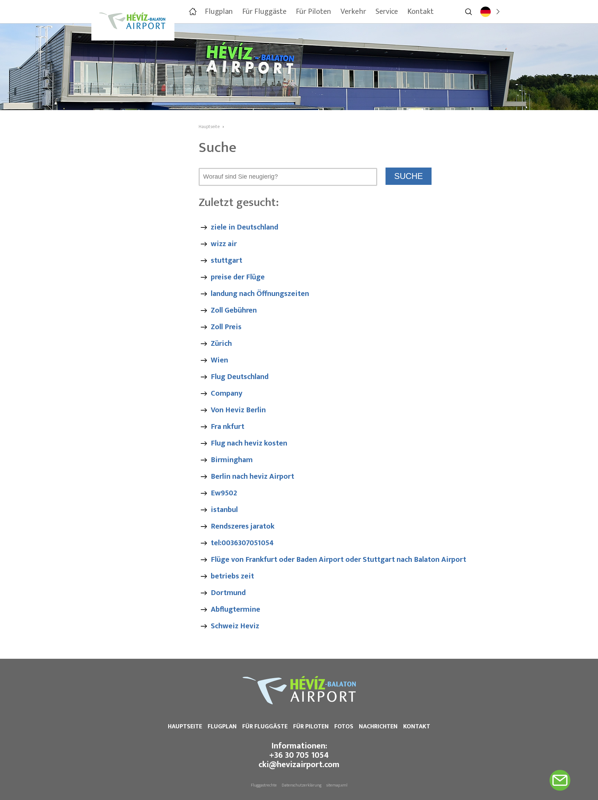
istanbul (224, 509)
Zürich (221, 343)
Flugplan (222, 726)
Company (226, 393)
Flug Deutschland (240, 376)
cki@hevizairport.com (299, 765)
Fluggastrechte (264, 785)
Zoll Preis (226, 327)
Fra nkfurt (227, 426)
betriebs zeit (232, 576)
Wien (219, 360)
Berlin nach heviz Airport (252, 476)
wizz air (224, 243)
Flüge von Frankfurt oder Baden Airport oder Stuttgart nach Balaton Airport (338, 559)
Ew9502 (224, 493)
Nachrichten (378, 726)
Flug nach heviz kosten (249, 443)
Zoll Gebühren (234, 310)
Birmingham (232, 459)
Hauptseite (185, 726)
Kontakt (416, 726)
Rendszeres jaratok (242, 526)
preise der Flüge (238, 277)
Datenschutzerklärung (301, 785)
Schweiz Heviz (235, 626)
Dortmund (228, 592)
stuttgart (226, 260)
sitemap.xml (336, 785)
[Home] (192, 12)
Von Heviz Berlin (238, 410)
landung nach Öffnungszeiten (260, 293)
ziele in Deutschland (244, 227)
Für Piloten (311, 726)
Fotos (343, 726)
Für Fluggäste (265, 726)
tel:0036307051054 (242, 543)
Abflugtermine (235, 609)
